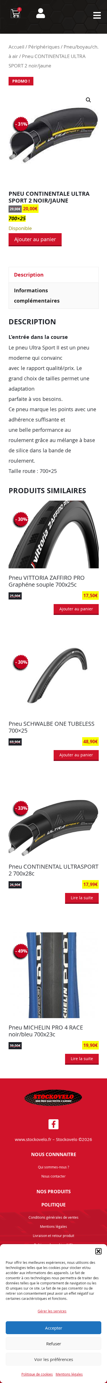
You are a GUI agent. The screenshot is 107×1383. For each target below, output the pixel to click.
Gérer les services (52, 1311)
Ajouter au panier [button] (76, 608)
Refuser (53, 1343)
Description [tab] (29, 274)
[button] (98, 1251)
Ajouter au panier (35, 239)
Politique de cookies (37, 1374)
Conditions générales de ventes (53, 1217)
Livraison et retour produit (53, 1235)
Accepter (53, 1328)
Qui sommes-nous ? (53, 1167)
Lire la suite (82, 897)
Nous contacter (53, 1176)
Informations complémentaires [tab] (37, 295)
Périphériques (44, 47)
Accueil (16, 47)
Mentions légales (69, 1374)
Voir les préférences (53, 1359)
